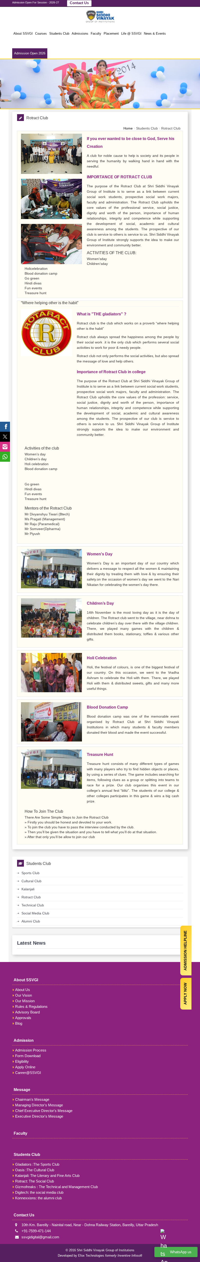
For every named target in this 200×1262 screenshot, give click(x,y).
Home (128, 128)
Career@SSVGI (28, 1073)
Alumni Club (30, 921)
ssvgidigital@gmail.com (39, 1237)
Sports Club (30, 873)
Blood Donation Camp (107, 707)
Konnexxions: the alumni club (38, 1198)
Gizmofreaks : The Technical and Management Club (56, 1187)
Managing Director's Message (39, 1105)
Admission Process (30, 1050)
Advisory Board (27, 1012)
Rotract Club (170, 128)
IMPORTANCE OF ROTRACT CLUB (119, 177)
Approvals (23, 1018)
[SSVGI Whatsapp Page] (5, 457)
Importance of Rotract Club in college (111, 372)
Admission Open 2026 (29, 53)
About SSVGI (23, 33)
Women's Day (99, 554)
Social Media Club (35, 913)
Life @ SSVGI (131, 33)
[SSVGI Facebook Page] (5, 427)
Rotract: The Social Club (34, 1181)
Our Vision (23, 995)
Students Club (59, 33)
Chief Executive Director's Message (43, 1111)
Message (22, 1090)
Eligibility (22, 1061)
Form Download (27, 1056)
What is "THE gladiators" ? (101, 314)
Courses (41, 33)
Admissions (80, 33)
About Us (22, 990)
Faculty (96, 33)
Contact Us (79, 3)
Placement (111, 33)
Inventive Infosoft (130, 1255)
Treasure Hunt (100, 754)
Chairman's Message (32, 1099)
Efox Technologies (91, 1255)
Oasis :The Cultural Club (34, 1170)
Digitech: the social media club (39, 1192)
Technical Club (32, 905)
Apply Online (25, 1067)
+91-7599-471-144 (35, 1231)
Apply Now (185, 994)
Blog (18, 1023)
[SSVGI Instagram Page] (5, 447)
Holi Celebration (102, 658)
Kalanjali (27, 889)
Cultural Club (31, 881)
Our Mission (25, 1001)
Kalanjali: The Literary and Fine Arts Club (47, 1175)
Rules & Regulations (31, 1006)
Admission (24, 1040)
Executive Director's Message (39, 1116)
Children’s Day (100, 603)
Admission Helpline (185, 951)
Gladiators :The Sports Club (37, 1164)
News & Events (155, 33)
